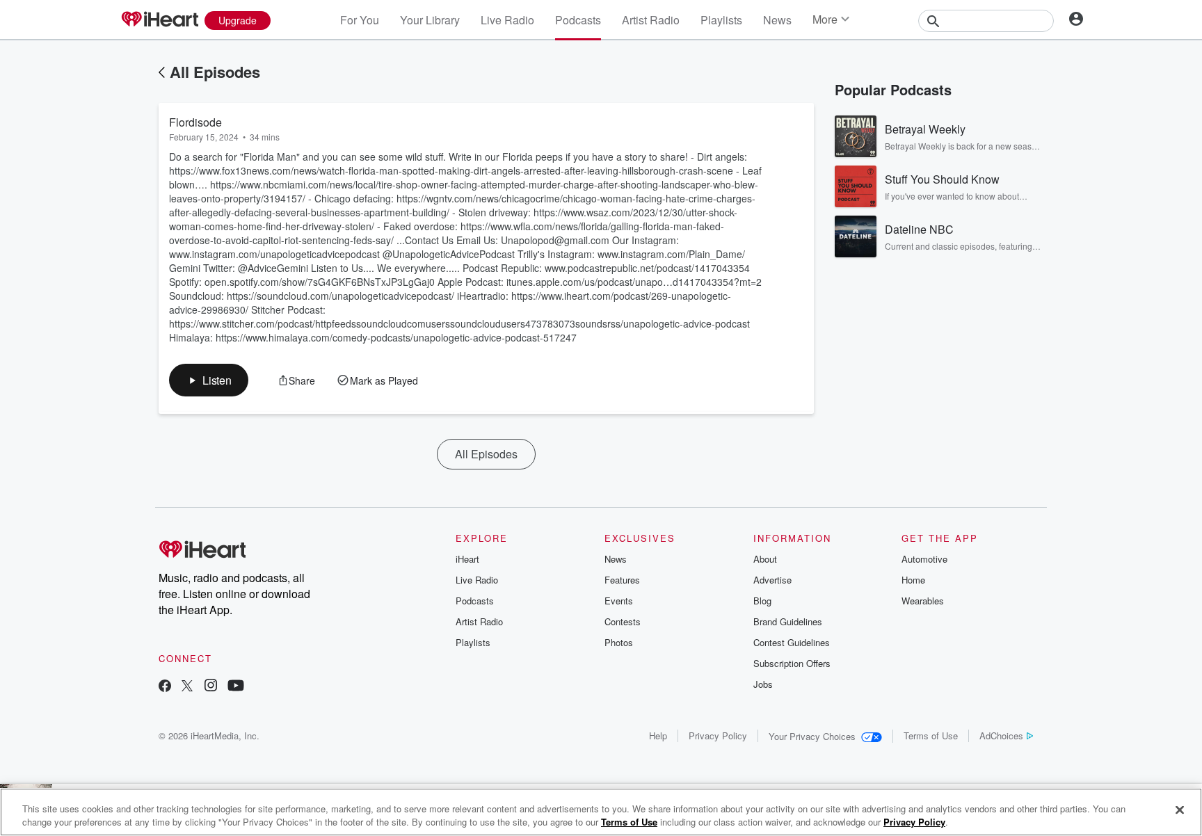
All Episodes (215, 72)
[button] (208, 380)
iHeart (467, 558)
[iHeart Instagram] (211, 687)
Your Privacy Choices (812, 736)
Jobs (763, 684)
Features (622, 579)
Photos (618, 642)
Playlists (721, 20)
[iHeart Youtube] (235, 687)
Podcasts (578, 20)
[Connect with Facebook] (165, 687)
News (777, 20)
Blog (762, 600)
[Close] (1179, 810)
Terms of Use (931, 735)
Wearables (923, 600)
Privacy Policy (718, 735)
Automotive (924, 558)
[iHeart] (159, 20)
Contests (622, 621)
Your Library (430, 20)
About (765, 558)
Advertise (772, 579)
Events (618, 600)
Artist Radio (651, 20)
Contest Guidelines (791, 642)
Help (658, 735)
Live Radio (507, 20)
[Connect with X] (187, 687)
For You (359, 20)
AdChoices (1001, 735)
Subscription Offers (792, 663)
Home (913, 579)
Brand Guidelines (787, 621)
